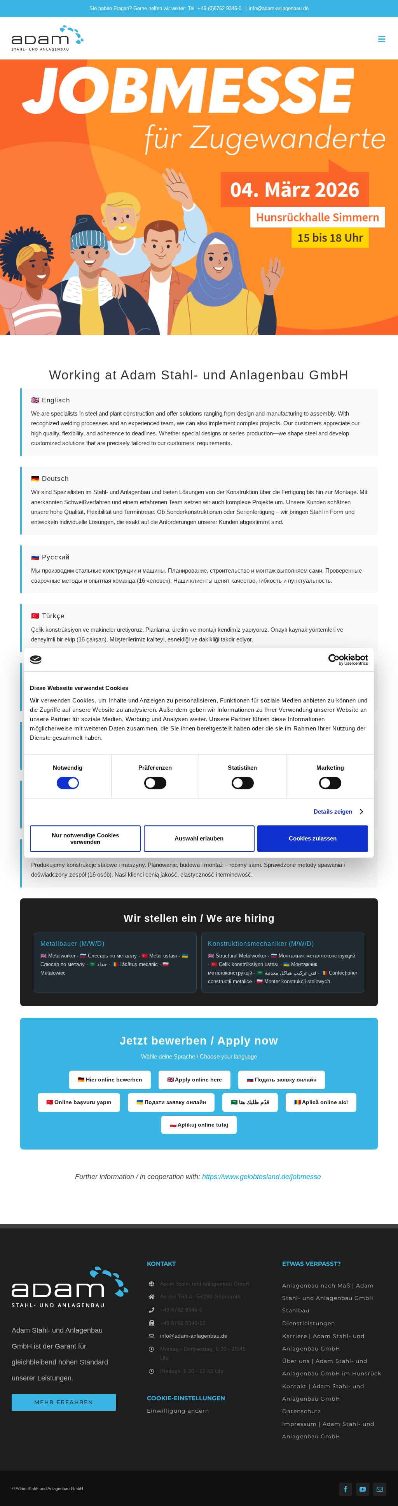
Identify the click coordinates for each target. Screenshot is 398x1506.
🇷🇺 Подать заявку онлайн (281, 1079)
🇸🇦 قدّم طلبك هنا (250, 1102)
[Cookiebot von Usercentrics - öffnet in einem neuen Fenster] (334, 660)
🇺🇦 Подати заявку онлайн (171, 1102)
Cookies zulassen (313, 838)
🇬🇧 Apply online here (194, 1079)
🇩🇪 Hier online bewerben (110, 1079)
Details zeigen (333, 811)
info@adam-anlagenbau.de (279, 8)
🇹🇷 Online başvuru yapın (79, 1102)
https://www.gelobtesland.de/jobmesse (261, 1177)
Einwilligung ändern (178, 1410)
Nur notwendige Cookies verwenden (85, 838)
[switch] (155, 783)
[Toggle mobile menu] (382, 39)
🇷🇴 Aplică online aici (321, 1102)
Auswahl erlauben (199, 838)
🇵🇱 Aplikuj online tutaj (199, 1125)
